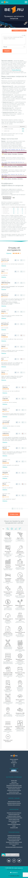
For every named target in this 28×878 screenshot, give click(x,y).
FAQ (14, 764)
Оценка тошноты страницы (14, 788)
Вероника (4, 295)
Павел (5, 410)
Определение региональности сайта (14, 817)
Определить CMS (14, 827)
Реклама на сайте (14, 875)
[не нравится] (21, 260)
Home (3, 346)
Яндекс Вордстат (16, 70)
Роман (3, 335)
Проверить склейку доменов (14, 824)
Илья (4, 484)
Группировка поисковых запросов (14, 787)
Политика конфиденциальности (14, 869)
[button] (14, 47)
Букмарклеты (14, 762)
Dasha (3, 312)
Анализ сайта (14, 780)
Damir (5, 461)
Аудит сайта (14, 782)
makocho (6, 433)
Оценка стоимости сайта (14, 819)
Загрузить (7, 51)
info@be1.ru (15, 872)
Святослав (5, 260)
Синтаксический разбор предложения (14, 847)
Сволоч (5, 387)
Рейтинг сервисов (14, 759)
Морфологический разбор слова (14, 793)
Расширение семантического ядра (14, 785)
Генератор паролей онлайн (14, 837)
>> (21, 508)
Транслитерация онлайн (14, 840)
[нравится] (15, 260)
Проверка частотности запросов (14, 812)
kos (2, 359)
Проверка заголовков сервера (14, 790)
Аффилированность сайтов (14, 801)
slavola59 (6, 422)
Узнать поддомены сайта (14, 821)
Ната (3, 372)
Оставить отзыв (14, 514)
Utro (2, 271)
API (14, 765)
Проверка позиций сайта (14, 814)
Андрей (5, 473)
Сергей (5, 398)
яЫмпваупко (5, 283)
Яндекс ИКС (14, 822)
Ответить (3, 265)
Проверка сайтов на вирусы (14, 804)
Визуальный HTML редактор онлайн (14, 842)
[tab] (8, 529)
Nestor (5, 448)
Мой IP (14, 845)
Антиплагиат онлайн (14, 783)
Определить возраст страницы (14, 816)
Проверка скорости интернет (14, 835)
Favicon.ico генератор (14, 843)
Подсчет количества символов (14, 838)
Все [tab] (3, 528)
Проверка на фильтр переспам (14, 803)
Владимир (4, 324)
